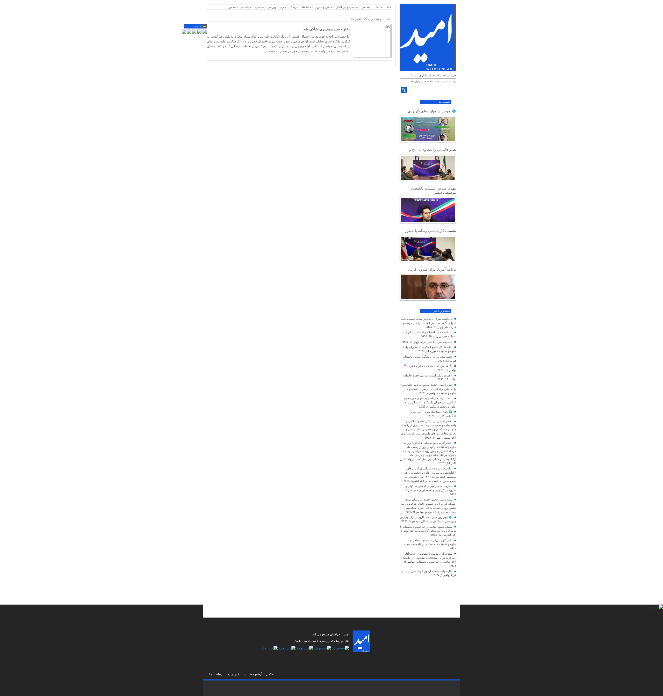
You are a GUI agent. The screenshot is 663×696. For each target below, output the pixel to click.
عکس (232, 7)
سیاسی (259, 7)
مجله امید (245, 7)
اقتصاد (379, 7)
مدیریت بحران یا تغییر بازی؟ (436, 341)
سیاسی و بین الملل (347, 7)
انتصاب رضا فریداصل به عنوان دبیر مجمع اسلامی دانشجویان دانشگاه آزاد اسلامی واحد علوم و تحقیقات (429, 402)
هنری (283, 7)
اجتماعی (366, 7)
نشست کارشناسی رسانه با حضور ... (428, 231)
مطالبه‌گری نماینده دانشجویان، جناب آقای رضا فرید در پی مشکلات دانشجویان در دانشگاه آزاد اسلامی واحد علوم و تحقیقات (428, 557)
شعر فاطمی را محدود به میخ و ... (430, 150)
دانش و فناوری (323, 7)
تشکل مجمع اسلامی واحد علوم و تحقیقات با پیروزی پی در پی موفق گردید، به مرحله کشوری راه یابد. (428, 530)
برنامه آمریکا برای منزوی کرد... (432, 269)
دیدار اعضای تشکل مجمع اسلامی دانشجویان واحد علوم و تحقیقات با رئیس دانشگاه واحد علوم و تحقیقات (428, 388)
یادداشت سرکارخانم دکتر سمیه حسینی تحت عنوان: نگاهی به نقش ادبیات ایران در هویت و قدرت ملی (428, 322)
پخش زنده (233, 674)
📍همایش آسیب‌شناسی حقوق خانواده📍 (427, 365)
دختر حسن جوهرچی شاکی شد (326, 29)
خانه (388, 7)
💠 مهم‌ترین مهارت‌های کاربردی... (430, 111)
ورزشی (272, 7)
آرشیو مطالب (253, 674)
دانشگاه (306, 7)
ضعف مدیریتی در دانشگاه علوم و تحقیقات (427, 356)
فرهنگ (294, 7)
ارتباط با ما (216, 674)
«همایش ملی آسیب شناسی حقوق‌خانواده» (427, 375)
